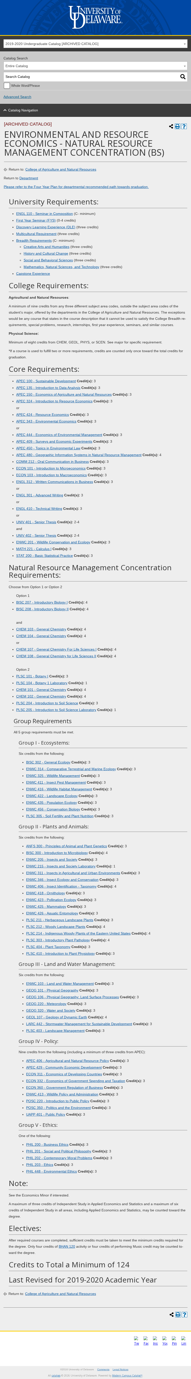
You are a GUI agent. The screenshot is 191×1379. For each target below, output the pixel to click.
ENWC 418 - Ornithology (45, 893)
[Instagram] (155, 1343)
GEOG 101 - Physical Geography (52, 990)
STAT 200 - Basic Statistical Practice (44, 556)
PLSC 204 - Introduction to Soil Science (47, 703)
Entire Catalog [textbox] (16, 66)
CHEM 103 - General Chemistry (41, 629)
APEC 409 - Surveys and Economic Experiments (54, 441)
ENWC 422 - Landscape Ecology (52, 796)
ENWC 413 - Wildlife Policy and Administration (62, 1094)
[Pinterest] (174, 1343)
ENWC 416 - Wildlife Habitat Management (59, 789)
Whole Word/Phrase (25, 86)
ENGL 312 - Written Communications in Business (54, 482)
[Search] (183, 77)
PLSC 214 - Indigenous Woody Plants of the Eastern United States (78, 933)
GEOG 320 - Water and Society (50, 1010)
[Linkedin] (183, 1343)
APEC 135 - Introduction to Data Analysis (48, 388)
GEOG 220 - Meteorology (46, 1004)
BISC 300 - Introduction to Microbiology (57, 853)
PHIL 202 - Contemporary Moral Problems (59, 1158)
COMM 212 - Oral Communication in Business (52, 462)
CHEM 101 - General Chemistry (41, 690)
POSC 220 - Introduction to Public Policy (57, 1101)
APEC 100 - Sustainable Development (46, 381)
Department (28, 178)
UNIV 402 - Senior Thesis (36, 535)
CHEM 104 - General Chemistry (41, 636)
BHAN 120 (67, 1246)
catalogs (56, 1375)
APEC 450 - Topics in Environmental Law (48, 448)
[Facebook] (145, 1343)
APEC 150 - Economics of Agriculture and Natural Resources (64, 394)
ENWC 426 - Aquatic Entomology (52, 913)
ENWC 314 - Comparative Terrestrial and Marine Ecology (71, 769)
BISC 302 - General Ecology (48, 762)
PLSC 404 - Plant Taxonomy (48, 947)
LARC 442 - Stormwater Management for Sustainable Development (79, 1024)
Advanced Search (17, 97)
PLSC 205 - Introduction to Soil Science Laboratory (56, 710)
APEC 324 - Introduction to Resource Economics (54, 401)
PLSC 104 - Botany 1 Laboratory (41, 683)
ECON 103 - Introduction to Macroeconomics (51, 475)
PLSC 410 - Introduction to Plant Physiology (60, 953)
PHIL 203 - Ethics (39, 1165)
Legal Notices (120, 1369)
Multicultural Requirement (36, 234)
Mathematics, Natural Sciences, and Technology (61, 267)
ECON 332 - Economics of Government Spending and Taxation (75, 1081)
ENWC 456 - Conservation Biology (53, 809)
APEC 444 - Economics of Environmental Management (59, 435)
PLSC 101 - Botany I (32, 676)
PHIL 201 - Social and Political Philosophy (58, 1151)
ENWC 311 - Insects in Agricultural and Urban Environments (73, 873)
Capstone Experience (33, 274)
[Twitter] (136, 1343)
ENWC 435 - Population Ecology (51, 803)
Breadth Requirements (34, 240)
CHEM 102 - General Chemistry (41, 696)
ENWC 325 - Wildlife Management (53, 776)
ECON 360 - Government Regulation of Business (64, 1088)
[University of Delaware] (95, 29)
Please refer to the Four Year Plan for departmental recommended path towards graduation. (76, 187)
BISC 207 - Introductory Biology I (42, 602)
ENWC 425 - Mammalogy (46, 906)
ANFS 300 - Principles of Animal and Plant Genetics (66, 846)
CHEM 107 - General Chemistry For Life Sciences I (56, 649)
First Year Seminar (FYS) (36, 220)
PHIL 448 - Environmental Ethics (51, 1171)
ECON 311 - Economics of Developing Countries (64, 1074)
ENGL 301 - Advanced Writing (39, 495)
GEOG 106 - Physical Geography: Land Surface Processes (72, 997)
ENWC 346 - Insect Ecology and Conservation (62, 880)
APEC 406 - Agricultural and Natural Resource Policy (67, 1061)
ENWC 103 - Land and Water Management (60, 984)
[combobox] (95, 43)
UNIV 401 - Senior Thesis (36, 522)
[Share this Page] (171, 126)
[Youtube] (164, 1343)
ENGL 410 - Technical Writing (39, 509)
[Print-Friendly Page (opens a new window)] (177, 126)
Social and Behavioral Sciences (48, 260)
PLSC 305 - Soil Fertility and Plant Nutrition (60, 816)
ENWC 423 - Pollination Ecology (51, 900)
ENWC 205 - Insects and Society (51, 859)
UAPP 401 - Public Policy (45, 1114)
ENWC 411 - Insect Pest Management (56, 782)
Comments (103, 1369)
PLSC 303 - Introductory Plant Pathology (58, 940)
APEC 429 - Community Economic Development (64, 1067)
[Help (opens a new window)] (184, 126)
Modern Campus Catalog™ (127, 1375)
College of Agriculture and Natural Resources (60, 169)
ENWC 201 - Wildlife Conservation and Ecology (53, 542)
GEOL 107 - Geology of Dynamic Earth (56, 1017)
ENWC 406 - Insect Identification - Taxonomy (61, 886)
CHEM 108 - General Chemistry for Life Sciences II (56, 656)
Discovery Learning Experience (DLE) (45, 227)
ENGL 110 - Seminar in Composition (44, 214)
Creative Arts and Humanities (46, 247)
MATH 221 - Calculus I (33, 549)
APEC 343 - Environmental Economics (46, 421)
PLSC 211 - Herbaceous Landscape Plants (59, 920)
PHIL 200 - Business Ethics (47, 1144)
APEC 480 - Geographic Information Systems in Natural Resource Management (79, 455)
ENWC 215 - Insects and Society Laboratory (61, 866)
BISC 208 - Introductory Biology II (42, 609)
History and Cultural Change (46, 253)
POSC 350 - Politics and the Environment (58, 1108)
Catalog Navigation (23, 110)
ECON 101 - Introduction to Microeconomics (51, 468)
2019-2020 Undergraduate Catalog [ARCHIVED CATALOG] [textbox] (51, 44)
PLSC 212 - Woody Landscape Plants (55, 927)
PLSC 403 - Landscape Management (55, 1031)
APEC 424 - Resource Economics (42, 415)
